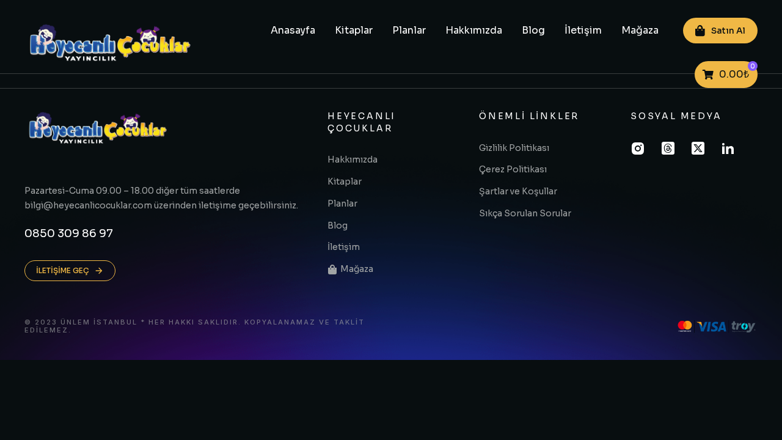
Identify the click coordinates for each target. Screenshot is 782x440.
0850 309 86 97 (68, 233)
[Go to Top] (757, 415)
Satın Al (728, 30)
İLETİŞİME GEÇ (62, 270)
